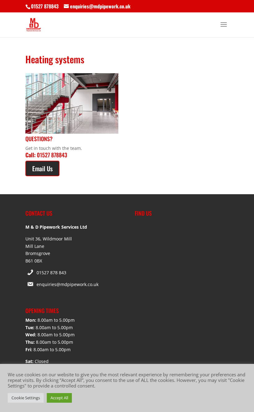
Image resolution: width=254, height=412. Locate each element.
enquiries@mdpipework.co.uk (68, 284)
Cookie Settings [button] (25, 398)
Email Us (42, 168)
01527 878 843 (51, 272)
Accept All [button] (59, 398)
